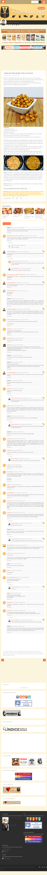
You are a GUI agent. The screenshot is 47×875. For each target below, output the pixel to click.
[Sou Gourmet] (16, 761)
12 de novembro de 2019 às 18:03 (25, 620)
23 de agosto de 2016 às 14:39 (16, 484)
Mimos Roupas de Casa (12, 577)
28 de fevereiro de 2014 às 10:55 (22, 251)
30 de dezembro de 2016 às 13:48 (18, 500)
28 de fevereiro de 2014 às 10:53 (30, 235)
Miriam (8, 570)
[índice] (15, 729)
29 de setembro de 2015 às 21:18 (25, 424)
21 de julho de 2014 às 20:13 (17, 355)
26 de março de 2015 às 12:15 (25, 398)
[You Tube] (23, 773)
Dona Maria (9, 338)
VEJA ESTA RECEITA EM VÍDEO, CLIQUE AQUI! (15, 188)
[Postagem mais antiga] (44, 660)
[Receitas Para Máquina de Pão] (40, 761)
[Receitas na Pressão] (32, 761)
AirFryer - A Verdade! (13, 825)
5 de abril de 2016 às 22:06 (17, 450)
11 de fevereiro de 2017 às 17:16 (18, 512)
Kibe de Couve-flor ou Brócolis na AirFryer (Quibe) (39, 216)
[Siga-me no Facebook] (17, 696)
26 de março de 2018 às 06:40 (16, 563)
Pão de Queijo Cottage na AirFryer (5, 216)
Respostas (11, 243)
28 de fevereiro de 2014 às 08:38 (17, 227)
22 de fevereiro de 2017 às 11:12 (25, 539)
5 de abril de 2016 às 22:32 (24, 458)
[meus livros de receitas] (23, 36)
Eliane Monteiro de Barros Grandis (15, 235)
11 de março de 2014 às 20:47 (18, 328)
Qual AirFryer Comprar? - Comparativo (15, 818)
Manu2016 (9, 602)
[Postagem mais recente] (2, 660)
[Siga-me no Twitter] (29, 696)
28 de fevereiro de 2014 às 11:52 (30, 274)
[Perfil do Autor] (3, 22)
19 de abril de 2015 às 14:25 (17, 405)
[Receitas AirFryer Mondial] (24, 761)
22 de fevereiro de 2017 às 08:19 (17, 529)
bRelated (44, 219)
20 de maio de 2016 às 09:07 (20, 245)
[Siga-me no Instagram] (20, 696)
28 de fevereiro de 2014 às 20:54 (22, 319)
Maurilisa (9, 345)
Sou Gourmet (6, 851)
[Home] (4, 12)
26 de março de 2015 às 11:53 (18, 388)
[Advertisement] (23, 60)
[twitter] (18, 25)
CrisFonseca (10, 472)
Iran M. (12, 245)
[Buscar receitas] (40, 2)
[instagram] (8, 25)
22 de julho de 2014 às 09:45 (17, 380)
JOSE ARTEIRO (10, 492)
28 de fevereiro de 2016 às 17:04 (19, 438)
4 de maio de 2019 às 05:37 (24, 587)
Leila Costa (9, 438)
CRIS (8, 484)
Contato (20, 867)
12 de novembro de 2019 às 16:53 (18, 610)
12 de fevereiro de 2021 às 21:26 (17, 626)
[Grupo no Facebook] (23, 703)
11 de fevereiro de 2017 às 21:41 (25, 523)
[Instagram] (23, 776)
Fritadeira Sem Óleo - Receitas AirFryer (7, 867)
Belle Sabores (10, 545)
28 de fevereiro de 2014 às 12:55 (21, 290)
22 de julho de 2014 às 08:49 (17, 362)
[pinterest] (14, 25)
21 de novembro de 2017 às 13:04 (18, 553)
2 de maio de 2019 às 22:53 (23, 577)
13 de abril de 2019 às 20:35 (16, 570)
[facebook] (10, 25)
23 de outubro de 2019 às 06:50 (18, 602)
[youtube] (12, 25)
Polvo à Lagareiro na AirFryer (17, 215)
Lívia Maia (9, 610)
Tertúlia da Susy (11, 290)
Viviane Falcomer (11, 319)
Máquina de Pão (6, 850)
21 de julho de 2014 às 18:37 (17, 345)
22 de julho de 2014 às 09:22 (22, 372)
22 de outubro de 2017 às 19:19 (20, 545)
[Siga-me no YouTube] (23, 696)
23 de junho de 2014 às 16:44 (18, 338)
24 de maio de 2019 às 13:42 (15, 593)
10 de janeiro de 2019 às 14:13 (25, 268)
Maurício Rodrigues (11, 251)
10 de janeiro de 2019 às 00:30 (21, 261)
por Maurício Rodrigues (13, 22)
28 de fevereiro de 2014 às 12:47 (22, 282)
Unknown (13, 261)
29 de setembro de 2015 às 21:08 (17, 416)
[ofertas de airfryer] (23, 47)
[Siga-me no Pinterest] (26, 696)
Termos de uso (26, 867)
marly (8, 465)
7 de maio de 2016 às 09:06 (15, 465)
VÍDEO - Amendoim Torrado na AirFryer (29, 216)
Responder (9, 232)
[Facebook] (23, 778)
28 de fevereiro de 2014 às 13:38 (17, 298)
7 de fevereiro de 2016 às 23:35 (17, 431)
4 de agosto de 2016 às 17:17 (19, 471)
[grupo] (16, 25)
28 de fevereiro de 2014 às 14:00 (22, 309)
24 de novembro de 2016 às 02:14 (21, 492)
